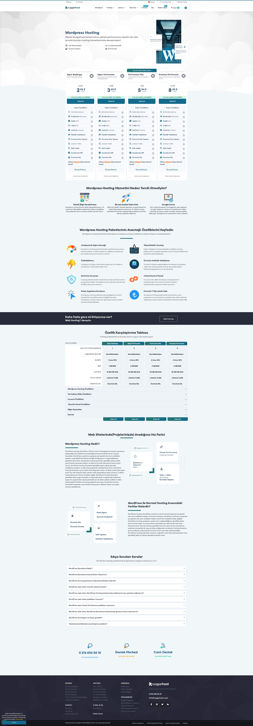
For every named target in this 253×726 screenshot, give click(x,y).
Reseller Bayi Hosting (100, 700)
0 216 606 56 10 (90, 653)
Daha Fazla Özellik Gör (80, 176)
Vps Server (69, 708)
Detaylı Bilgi (19, 719)
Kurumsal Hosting (99, 689)
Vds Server (69, 711)
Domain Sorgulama (71, 686)
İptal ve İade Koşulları (128, 711)
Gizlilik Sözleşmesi (127, 700)
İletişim (185, 723)
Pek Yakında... (98, 708)
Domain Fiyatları (70, 692)
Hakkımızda (125, 686)
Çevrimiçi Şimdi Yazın (163, 656)
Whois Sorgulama (71, 694)
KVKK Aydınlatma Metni (129, 708)
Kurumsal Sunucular (71, 714)
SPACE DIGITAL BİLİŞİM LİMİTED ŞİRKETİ (79, 723)
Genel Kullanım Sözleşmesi (130, 703)
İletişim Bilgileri (126, 692)
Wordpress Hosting (99, 697)
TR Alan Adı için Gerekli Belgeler (76, 697)
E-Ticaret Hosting (99, 692)
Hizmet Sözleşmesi (127, 706)
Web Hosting (168, 319)
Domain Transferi (71, 689)
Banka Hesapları (126, 689)
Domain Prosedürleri (72, 700)
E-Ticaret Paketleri (99, 694)
